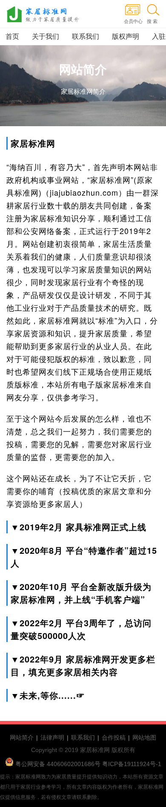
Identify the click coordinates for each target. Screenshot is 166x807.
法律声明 (52, 737)
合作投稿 (114, 737)
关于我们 (45, 36)
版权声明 (125, 36)
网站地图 (144, 737)
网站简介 (22, 737)
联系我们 (85, 36)
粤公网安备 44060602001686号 (57, 764)
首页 (12, 36)
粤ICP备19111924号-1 (130, 764)
